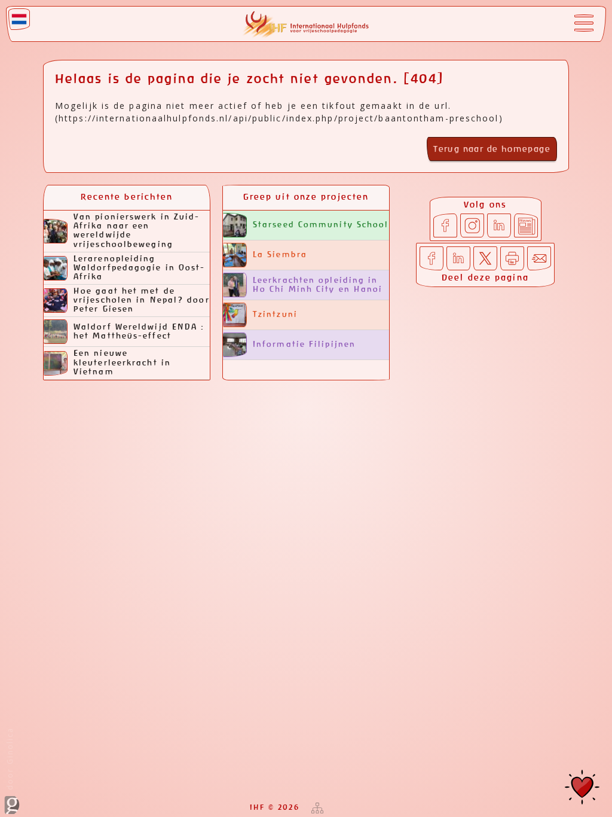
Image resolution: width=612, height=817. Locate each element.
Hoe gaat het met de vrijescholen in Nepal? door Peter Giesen (142, 300)
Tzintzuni (275, 315)
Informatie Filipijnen (304, 345)
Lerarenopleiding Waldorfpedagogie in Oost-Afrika (140, 268)
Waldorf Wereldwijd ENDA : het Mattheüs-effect (139, 332)
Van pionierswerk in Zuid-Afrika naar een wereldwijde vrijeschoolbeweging (137, 231)
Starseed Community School (321, 225)
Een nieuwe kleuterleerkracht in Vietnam (122, 363)
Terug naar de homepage (491, 149)
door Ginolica (10, 760)
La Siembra (280, 255)
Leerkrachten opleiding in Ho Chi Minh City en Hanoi (318, 285)
